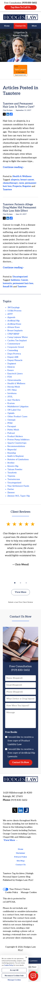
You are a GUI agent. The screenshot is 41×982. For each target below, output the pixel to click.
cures (21, 183)
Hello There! (32, 967)
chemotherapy (10, 183)
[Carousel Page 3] (26, 583)
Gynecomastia (14, 380)
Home (7, 26)
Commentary (13, 344)
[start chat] (33, 976)
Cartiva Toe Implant (17, 340)
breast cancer (27, 180)
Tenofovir (12, 472)
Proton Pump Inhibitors (18, 439)
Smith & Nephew (15, 456)
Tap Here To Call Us (20, 7)
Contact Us (20, 26)
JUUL (10, 396)
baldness (15, 280)
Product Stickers (15, 436)
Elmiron (11, 367)
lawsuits (7, 283)
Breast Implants (15, 330)
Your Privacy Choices (19, 889)
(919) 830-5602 (19, 800)
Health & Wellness (22, 176)
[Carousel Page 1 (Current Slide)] (15, 583)
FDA (9, 377)
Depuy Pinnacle (14, 360)
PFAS (9, 423)
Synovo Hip (12, 466)
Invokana (12, 393)
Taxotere (7, 189)
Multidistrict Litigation (17, 406)
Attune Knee (13, 327)
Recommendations (16, 446)
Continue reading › (13, 167)
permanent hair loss (23, 283)
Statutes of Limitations (18, 459)
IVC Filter (12, 390)
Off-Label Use (14, 410)
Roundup (11, 453)
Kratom (11, 403)
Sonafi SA (8, 286)
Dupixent (11, 363)
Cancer (24, 280)
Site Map (20, 861)
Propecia (17, 186)
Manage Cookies (29, 892)
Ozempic (11, 420)
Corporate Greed (15, 347)
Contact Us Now (20, 616)
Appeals (11, 317)
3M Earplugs (13, 307)
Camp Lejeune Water (17, 337)
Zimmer (11, 492)
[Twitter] (14, 810)
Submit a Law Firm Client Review (20, 602)
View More (20, 592)
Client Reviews (20, 512)
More (34, 26)
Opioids (10, 413)
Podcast (11, 433)
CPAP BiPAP (13, 334)
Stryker (11, 463)
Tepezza (11, 476)
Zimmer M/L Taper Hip (18, 496)
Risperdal (11, 449)
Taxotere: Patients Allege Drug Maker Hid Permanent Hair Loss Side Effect (19, 207)
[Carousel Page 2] (20, 583)
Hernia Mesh (13, 387)
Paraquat (11, 426)
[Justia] (26, 810)
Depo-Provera (14, 354)
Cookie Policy (11, 892)
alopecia (15, 180)
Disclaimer (20, 853)
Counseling (12, 350)
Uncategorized (20, 277)
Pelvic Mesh (13, 430)
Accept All (14, 970)
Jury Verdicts (13, 400)
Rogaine (26, 186)
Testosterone (13, 479)
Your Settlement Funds (18, 486)
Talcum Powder (14, 469)
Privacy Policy (20, 857)
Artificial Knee (14, 324)
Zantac (10, 489)
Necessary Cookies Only (14, 976)
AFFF (10, 314)
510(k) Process (14, 311)
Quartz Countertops (16, 443)
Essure (10, 370)
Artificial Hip (13, 320)
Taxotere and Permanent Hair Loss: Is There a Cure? (18, 105)
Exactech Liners (15, 373)
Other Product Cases (17, 416)
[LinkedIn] (20, 810)
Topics (7, 301)
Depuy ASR (12, 357)
